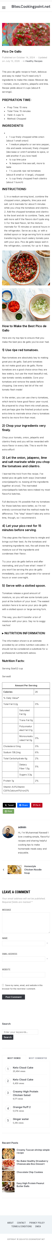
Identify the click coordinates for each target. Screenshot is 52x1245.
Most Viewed (14, 1058)
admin (22, 827)
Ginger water (21, 1119)
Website (6, 969)
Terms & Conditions (21, 1226)
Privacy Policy (37, 1222)
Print (10, 811)
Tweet (11, 805)
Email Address (9, 954)
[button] (3, 7)
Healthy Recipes (33, 61)
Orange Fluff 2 (22, 1107)
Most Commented (38, 1058)
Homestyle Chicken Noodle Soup (33, 869)
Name (4, 938)
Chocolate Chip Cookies (30, 1172)
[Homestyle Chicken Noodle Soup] (15, 869)
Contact (21, 1222)
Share (25, 805)
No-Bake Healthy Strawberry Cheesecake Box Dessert (32, 1162)
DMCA (38, 1226)
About (10, 1222)
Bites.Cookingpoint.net (31, 6)
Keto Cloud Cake (23, 1067)
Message (6, 910)
